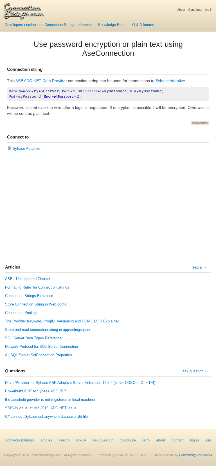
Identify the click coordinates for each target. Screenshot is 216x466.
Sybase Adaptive (170, 80)
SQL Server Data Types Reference (33, 338)
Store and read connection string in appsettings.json (47, 330)
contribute (128, 440)
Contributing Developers (195, 455)
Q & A (81, 440)
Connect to (18, 137)
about (160, 440)
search (64, 440)
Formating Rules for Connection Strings (37, 287)
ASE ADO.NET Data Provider (41, 80)
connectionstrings (19, 440)
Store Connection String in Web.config (36, 304)
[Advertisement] (108, 208)
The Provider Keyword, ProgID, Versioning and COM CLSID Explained (62, 321)
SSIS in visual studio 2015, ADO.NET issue (40, 408)
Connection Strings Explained (29, 296)
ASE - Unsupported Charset (27, 279)
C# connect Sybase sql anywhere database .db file (46, 417)
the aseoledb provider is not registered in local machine (50, 400)
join (208, 440)
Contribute (195, 9)
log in (208, 9)
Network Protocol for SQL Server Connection (41, 347)
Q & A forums (143, 25)
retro (146, 440)
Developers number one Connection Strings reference (48, 25)
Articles (12, 267)
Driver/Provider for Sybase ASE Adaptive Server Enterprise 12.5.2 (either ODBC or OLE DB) (80, 383)
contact (178, 440)
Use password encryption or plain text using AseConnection (108, 49)
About (181, 9)
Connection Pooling (21, 313)
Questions (15, 370)
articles (46, 440)
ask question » (194, 371)
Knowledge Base (111, 25)
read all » (199, 267)
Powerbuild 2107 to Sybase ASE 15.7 (35, 391)
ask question (103, 440)
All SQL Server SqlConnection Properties (38, 355)
